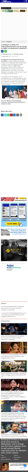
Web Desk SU (5, 56)
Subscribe (16, 459)
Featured (3, 304)
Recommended (5, 321)
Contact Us (3, 457)
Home (3, 41)
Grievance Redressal (5, 459)
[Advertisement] (14, 26)
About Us (16, 455)
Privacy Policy (17, 457)
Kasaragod (9, 41)
